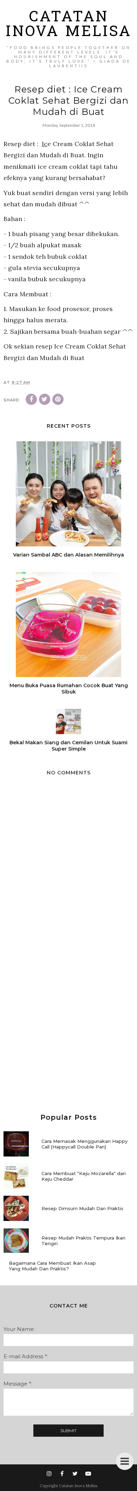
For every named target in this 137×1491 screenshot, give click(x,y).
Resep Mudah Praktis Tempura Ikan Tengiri (83, 1240)
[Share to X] (44, 399)
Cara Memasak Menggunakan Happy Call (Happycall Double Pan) (84, 1144)
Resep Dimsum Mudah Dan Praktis (82, 1208)
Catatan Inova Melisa (68, 25)
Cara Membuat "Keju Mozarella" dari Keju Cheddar (83, 1176)
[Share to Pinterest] (58, 399)
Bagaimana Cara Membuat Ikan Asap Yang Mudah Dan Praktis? (52, 1265)
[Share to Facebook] (31, 399)
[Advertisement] (68, 1024)
